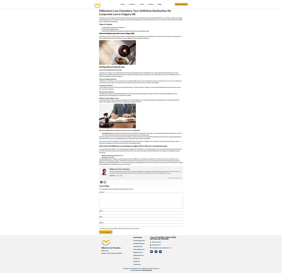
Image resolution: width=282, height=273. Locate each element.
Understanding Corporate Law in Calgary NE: (113, 27)
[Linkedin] (101, 182)
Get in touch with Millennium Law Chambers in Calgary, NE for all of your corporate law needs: (125, 31)
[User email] (104, 182)
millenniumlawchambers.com (174, 178)
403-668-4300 (110, 157)
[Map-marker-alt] (160, 251)
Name (101, 210)
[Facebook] (151, 251)
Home (123, 4)
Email (101, 216)
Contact (150, 4)
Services (131, 4)
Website (101, 222)
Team (142, 4)
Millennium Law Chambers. (111, 21)
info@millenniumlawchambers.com (114, 155)
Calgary (117, 160)
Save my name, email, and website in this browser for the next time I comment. (120, 228)
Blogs (159, 4)
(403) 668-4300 (119, 175)
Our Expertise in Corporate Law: (110, 29)
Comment (102, 192)
